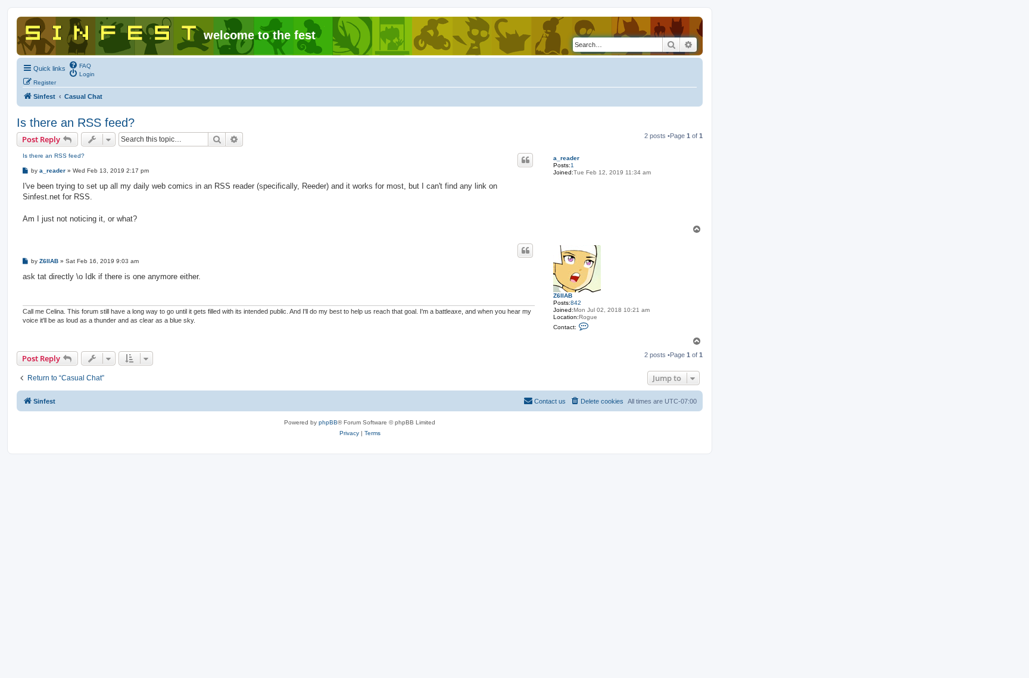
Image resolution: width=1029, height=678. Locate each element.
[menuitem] (79, 65)
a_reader (566, 158)
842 (575, 302)
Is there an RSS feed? (76, 122)
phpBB (328, 422)
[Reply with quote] (525, 160)
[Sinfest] (112, 30)
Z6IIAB (562, 295)
